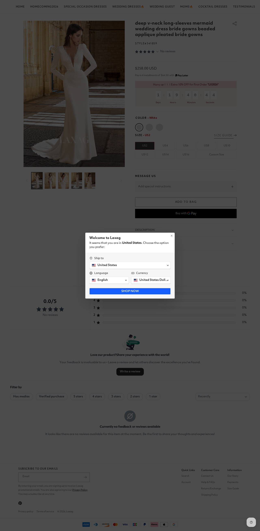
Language (101, 273)
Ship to (99, 258)
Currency (142, 273)
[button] (130, 265)
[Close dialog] (171, 235)
